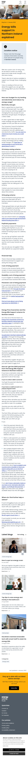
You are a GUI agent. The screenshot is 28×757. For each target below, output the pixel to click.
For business (5, 715)
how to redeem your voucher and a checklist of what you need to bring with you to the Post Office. (14, 468)
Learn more (5, 746)
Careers (4, 711)
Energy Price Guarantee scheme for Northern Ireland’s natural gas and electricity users (13, 321)
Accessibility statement (8, 730)
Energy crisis (5, 661)
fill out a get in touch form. (10, 515)
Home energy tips (6, 556)
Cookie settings (14, 753)
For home (4, 713)
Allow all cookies (14, 750)
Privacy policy (6, 725)
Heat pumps (5, 633)
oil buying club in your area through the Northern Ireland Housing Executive (14, 218)
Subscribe (14, 688)
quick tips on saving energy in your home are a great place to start (12, 144)
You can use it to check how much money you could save (14, 134)
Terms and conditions (8, 723)
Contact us (5, 708)
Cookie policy (5, 728)
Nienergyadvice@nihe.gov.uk (11, 522)
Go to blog (20, 534)
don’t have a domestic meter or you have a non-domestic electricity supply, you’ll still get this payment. (13, 485)
